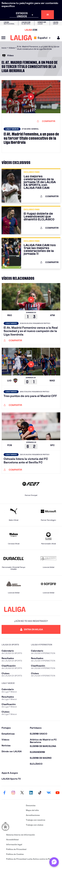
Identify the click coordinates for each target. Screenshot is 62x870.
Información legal (14, 844)
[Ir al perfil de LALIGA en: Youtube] (57, 793)
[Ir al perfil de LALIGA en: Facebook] (4, 793)
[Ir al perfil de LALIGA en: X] (22, 793)
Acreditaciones (33, 815)
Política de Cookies (15, 854)
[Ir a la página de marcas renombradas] (13, 826)
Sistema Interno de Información (20, 835)
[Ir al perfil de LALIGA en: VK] (49, 793)
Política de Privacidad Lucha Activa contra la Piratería (31, 859)
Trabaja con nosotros (35, 820)
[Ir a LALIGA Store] (31, 30)
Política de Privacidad (16, 849)
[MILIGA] (57, 37)
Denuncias (30, 805)
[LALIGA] (21, 37)
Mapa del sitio (32, 810)
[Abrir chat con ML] (54, 862)
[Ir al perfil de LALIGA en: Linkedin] (31, 793)
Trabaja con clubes (34, 825)
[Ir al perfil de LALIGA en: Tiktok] (40, 793)
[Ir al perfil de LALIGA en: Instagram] (13, 793)
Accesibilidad (12, 839)
